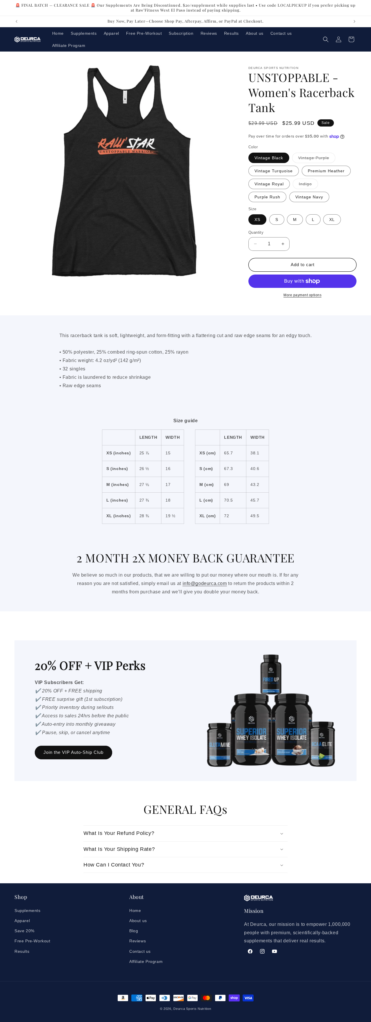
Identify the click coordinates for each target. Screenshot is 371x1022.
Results (21, 951)
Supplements (27, 910)
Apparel (22, 920)
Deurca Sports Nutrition (192, 1008)
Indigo (308, 185)
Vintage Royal (269, 184)
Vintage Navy (309, 197)
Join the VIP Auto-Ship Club (73, 752)
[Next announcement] (354, 21)
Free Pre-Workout (32, 941)
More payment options (302, 295)
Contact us (140, 951)
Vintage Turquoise (273, 171)
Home (135, 910)
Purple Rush (267, 197)
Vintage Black (268, 158)
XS (257, 219)
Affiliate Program (146, 961)
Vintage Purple (316, 159)
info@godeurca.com (205, 583)
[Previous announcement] (16, 21)
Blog (133, 930)
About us (138, 920)
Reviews (137, 941)
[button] (325, 39)
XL (332, 219)
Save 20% (24, 930)
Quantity (255, 232)
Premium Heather (326, 171)
